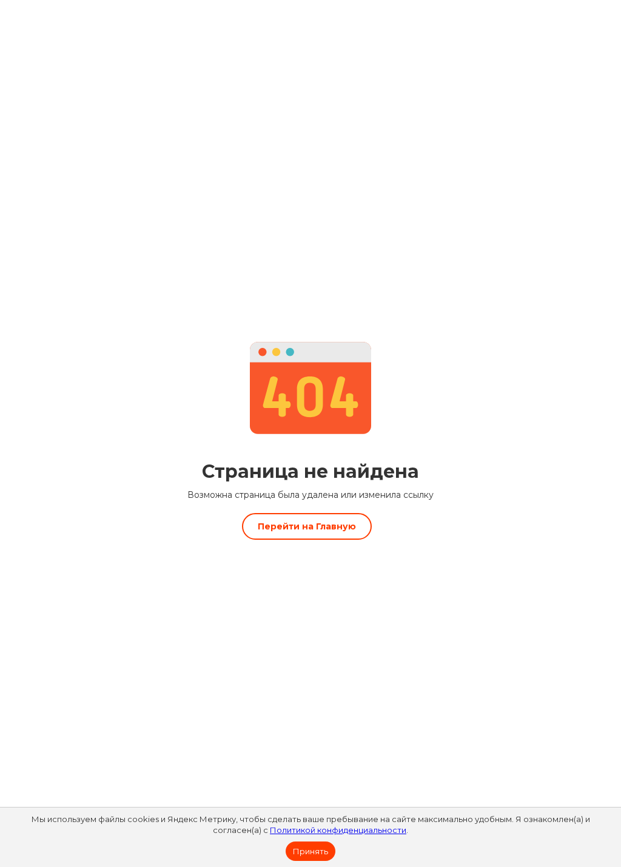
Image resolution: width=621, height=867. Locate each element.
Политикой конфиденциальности (338, 830)
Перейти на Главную (307, 526)
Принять (310, 851)
